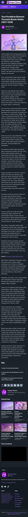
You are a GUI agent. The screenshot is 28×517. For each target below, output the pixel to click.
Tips (10, 499)
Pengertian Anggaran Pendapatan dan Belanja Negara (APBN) (21, 435)
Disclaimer (18, 500)
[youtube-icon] (5, 487)
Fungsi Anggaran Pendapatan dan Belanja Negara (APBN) (7, 435)
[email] (21, 385)
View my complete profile (8, 482)
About (17, 494)
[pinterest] (18, 385)
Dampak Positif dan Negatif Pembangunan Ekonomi (7, 413)
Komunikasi (9, 496)
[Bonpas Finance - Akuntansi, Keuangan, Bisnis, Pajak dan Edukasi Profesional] (14, 2)
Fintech (8, 494)
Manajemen (4, 499)
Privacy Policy (19, 498)
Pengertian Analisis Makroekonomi (14, 256)
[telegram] (15, 385)
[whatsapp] (11, 385)
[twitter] (8, 385)
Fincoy (3, 494)
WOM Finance (5, 501)
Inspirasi (4, 496)
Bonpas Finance (12, 474)
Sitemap (18, 506)
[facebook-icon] (2, 487)
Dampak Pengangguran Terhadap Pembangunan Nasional (18, 414)
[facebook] (5, 385)
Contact (18, 496)
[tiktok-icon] (8, 487)
